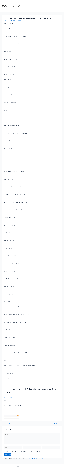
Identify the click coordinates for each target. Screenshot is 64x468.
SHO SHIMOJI (40, 1)
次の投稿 (56, 423)
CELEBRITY (29, 1)
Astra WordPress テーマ (43, 466)
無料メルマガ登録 (25, 9)
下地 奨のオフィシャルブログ (11, 6)
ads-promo (24, 1)
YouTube (50, 1)
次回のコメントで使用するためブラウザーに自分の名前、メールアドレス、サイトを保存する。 (23, 451)
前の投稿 (8, 423)
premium (34, 1)
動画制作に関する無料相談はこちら (54, 5)
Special (46, 1)
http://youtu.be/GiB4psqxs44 (9, 397)
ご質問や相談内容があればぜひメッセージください (31, 5)
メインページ (44, 5)
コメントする (6, 20)
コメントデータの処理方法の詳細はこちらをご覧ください (36, 458)
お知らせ (55, 1)
